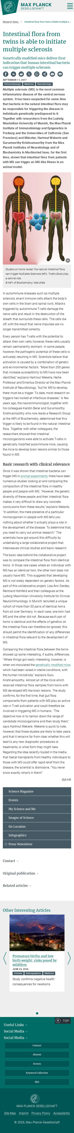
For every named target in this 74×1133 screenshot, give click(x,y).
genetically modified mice (52, 665)
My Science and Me (22, 809)
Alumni (37, 1054)
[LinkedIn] (13, 74)
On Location (17, 826)
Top (66, 1021)
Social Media (14, 1031)
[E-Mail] (52, 74)
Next (69, 959)
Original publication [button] (19, 873)
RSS (37, 1081)
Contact (37, 1045)
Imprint (23, 1113)
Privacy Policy (40, 1113)
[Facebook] (6, 74)
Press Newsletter (20, 844)
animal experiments (34, 476)
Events (13, 800)
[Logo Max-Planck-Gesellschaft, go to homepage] (32, 7)
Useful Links (14, 1025)
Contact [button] (9, 861)
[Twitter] (29, 74)
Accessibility (61, 1113)
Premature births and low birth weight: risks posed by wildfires (35, 960)
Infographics (18, 835)
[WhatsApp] (37, 74)
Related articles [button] (16, 886)
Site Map (10, 1113)
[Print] (60, 74)
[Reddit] (21, 74)
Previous (5, 959)
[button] (67, 261)
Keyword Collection (37, 1072)
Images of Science (21, 818)
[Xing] (44, 74)
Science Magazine (21, 791)
